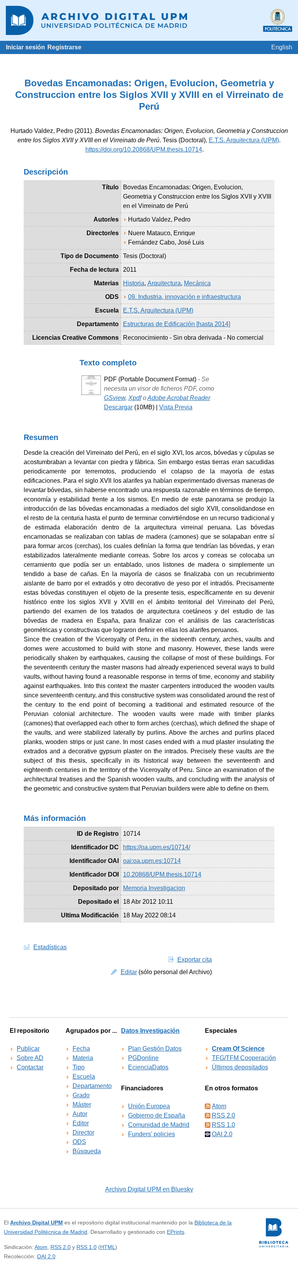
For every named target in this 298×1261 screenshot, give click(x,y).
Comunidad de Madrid (158, 1124)
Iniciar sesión (25, 47)
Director (83, 1132)
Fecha (81, 1048)
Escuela (84, 1076)
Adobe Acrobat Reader (178, 398)
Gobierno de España (156, 1115)
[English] (281, 47)
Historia (133, 283)
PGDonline (143, 1058)
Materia (83, 1058)
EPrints (175, 1232)
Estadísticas (50, 947)
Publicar (28, 1048)
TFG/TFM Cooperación (244, 1058)
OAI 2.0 (222, 1134)
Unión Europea (149, 1106)
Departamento (92, 1086)
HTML (107, 1247)
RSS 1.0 (223, 1124)
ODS (79, 1142)
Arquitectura (164, 283)
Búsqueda (87, 1151)
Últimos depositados (240, 1067)
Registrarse (64, 47)
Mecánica (197, 283)
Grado (81, 1095)
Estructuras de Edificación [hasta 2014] (176, 324)
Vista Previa (175, 407)
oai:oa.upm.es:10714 (152, 861)
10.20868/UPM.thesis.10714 (162, 874)
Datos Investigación (150, 1030)
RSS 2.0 (223, 1115)
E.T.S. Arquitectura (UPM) (244, 140)
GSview (114, 398)
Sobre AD (30, 1058)
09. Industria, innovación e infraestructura (184, 296)
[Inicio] (149, 20)
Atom (219, 1106)
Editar (129, 972)
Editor (81, 1123)
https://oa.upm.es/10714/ (156, 847)
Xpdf (134, 398)
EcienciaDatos (148, 1067)
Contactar (30, 1067)
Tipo (79, 1067)
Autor (80, 1114)
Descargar (118, 407)
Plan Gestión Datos (155, 1048)
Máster (82, 1104)
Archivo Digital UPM (36, 1222)
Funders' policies (151, 1134)
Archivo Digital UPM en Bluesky (149, 1189)
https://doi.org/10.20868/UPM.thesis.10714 (143, 149)
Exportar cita (194, 959)
